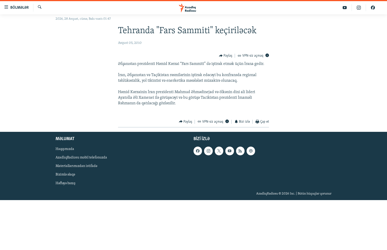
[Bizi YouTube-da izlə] (345, 7)
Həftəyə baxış (65, 183)
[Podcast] (251, 151)
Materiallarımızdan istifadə (76, 166)
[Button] (225, 56)
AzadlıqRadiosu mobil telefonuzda (81, 157)
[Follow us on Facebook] (198, 151)
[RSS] (240, 151)
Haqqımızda (65, 149)
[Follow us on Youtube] (229, 151)
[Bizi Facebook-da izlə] (373, 7)
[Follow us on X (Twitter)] (219, 151)
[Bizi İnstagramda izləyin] (359, 7)
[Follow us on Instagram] (208, 151)
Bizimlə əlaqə (65, 175)
